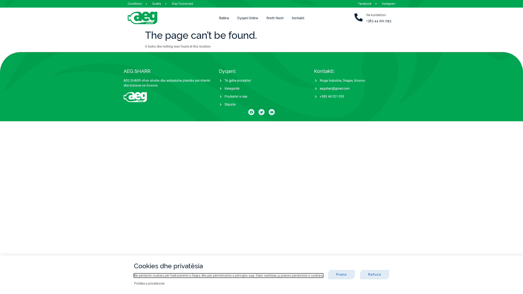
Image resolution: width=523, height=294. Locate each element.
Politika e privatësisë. (149, 283)
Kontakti (298, 18)
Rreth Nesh (275, 18)
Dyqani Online (247, 18)
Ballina (224, 18)
